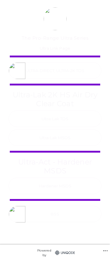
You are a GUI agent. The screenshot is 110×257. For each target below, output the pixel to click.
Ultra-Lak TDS (55, 118)
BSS (55, 214)
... (105, 248)
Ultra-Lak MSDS (55, 137)
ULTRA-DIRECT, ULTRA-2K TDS (55, 70)
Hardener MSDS (55, 185)
